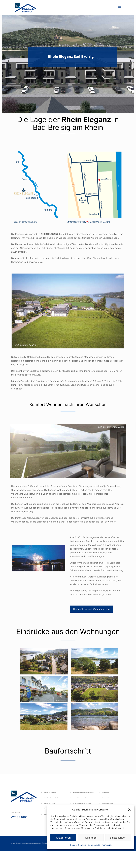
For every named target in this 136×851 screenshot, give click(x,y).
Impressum (106, 845)
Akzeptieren (63, 837)
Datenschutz (94, 845)
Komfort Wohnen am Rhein (80, 798)
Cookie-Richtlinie (78, 845)
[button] (129, 809)
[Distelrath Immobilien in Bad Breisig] (25, 7)
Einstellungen (118, 837)
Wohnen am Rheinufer (50, 792)
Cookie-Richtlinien (107, 803)
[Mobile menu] (119, 7)
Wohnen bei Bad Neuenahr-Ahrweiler (83, 792)
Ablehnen (91, 837)
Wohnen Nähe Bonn (49, 803)
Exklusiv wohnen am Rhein (51, 798)
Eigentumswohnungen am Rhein (82, 803)
